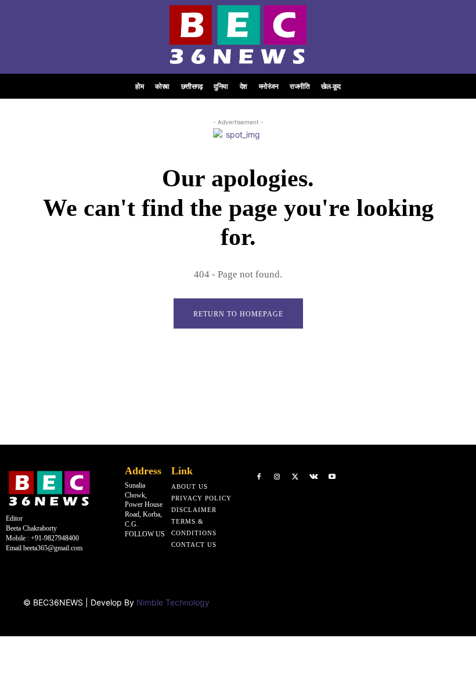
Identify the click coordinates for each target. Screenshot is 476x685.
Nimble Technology (173, 602)
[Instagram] (277, 477)
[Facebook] (259, 477)
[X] (295, 477)
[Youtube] (332, 477)
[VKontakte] (314, 477)
